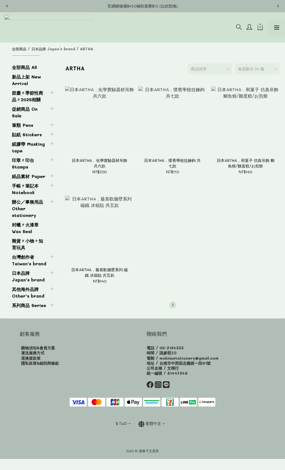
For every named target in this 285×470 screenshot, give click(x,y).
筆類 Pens (22, 125)
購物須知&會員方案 (38, 347)
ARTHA (86, 48)
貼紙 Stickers (27, 134)
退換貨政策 (31, 358)
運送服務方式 (33, 352)
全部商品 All (24, 67)
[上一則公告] (6, 6)
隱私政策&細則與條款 (40, 363)
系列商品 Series (29, 305)
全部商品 (19, 48)
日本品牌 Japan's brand (53, 48)
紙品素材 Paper (28, 176)
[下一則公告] (278, 6)
